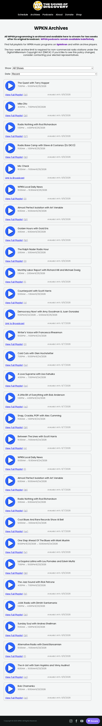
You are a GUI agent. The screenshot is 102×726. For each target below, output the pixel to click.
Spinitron (62, 44)
